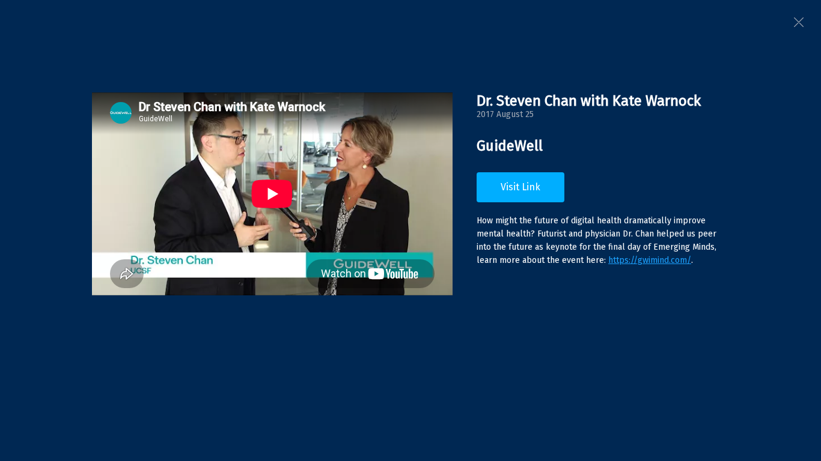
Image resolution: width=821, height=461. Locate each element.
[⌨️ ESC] (799, 22)
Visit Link (520, 187)
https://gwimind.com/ (649, 260)
